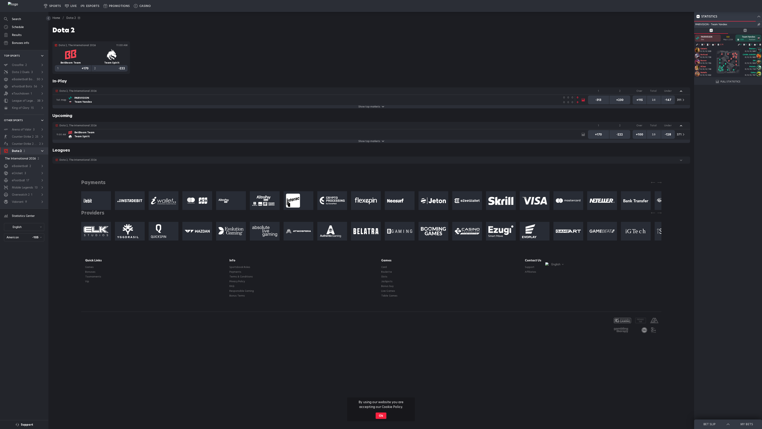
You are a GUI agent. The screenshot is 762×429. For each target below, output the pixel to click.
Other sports (13, 120)
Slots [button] (384, 276)
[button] (142, 6)
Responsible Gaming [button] (241, 291)
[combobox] (24, 227)
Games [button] (89, 267)
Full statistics (730, 81)
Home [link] (56, 18)
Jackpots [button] (386, 281)
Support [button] (529, 267)
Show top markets (369, 106)
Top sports (12, 55)
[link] (22, 6)
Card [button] (384, 267)
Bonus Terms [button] (237, 295)
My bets (746, 424)
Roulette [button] (386, 271)
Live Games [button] (388, 291)
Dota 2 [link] (71, 18)
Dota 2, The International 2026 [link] (78, 91)
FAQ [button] (231, 286)
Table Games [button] (389, 295)
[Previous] (653, 183)
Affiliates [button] (530, 271)
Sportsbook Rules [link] (239, 267)
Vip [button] (87, 281)
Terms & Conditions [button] (241, 276)
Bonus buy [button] (387, 286)
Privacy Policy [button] (237, 281)
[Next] (659, 183)
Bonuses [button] (90, 271)
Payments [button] (235, 271)
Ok (381, 416)
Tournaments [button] (93, 276)
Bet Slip (709, 424)
